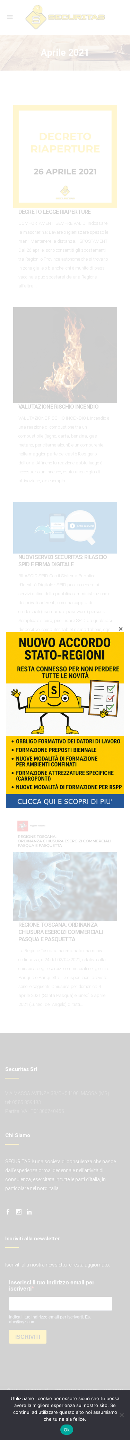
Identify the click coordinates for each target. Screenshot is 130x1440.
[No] (121, 1414)
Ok (67, 1429)
